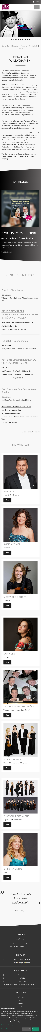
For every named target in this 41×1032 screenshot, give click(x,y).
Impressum (14, 1025)
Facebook (22, 975)
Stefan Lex (6, 46)
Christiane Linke (12, 869)
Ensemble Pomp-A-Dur (16, 816)
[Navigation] (37, 7)
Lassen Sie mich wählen (9, 1029)
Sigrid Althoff (11, 544)
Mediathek (33, 46)
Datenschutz (5, 1025)
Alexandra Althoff (14, 597)
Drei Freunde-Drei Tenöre (18, 707)
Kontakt (20, 48)
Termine (24, 46)
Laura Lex (9, 654)
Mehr (7, 500)
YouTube (22, 978)
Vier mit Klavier (12, 759)
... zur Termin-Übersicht (31, 432)
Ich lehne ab (26, 1029)
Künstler (15, 46)
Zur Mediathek (6, 252)
